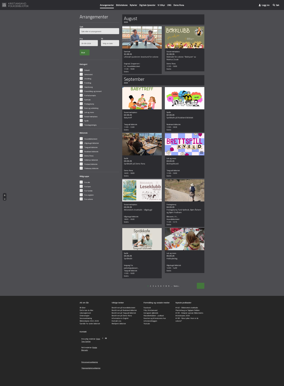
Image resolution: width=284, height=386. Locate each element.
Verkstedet (88, 74)
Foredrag (87, 83)
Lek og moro (89, 112)
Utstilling (87, 78)
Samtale (87, 99)
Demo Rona (179, 5)
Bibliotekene (122, 5)
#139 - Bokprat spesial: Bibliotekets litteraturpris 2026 (189, 314)
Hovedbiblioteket (90, 139)
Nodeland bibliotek (91, 151)
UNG (169, 5)
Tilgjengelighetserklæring (90, 368)
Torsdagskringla (90, 125)
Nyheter (133, 5)
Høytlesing (88, 87)
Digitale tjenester (147, 5)
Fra (81, 39)
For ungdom (89, 195)
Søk (81, 27)
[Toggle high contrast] (4, 198)
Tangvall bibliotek (91, 147)
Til (102, 39)
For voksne (88, 199)
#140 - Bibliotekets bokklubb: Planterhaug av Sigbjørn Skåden (188, 309)
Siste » (176, 286)
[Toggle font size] (4, 195)
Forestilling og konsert (93, 91)
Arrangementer (107, 5)
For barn (87, 186)
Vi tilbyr (161, 5)
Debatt (87, 70)
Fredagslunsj (89, 104)
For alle (87, 182)
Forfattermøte (90, 95)
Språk (86, 120)
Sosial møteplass (91, 116)
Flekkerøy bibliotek (91, 168)
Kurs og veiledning (91, 108)
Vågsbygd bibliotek (91, 143)
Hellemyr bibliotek (91, 160)
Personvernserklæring (89, 362)
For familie (88, 190)
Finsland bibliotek (90, 164)
